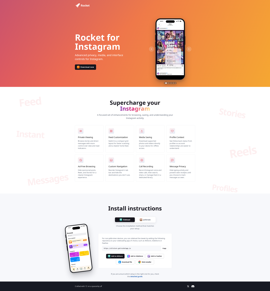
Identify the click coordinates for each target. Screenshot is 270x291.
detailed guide (136, 276)
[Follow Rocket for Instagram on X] (188, 286)
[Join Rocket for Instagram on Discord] (193, 286)
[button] (85, 67)
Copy (164, 248)
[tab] (125, 219)
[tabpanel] (135, 250)
